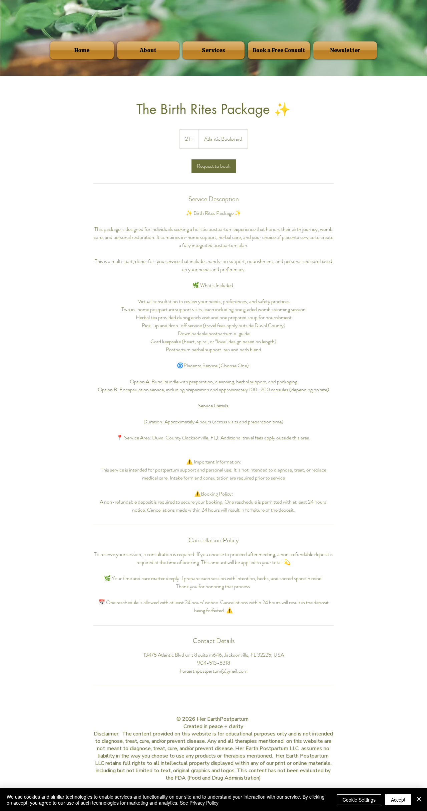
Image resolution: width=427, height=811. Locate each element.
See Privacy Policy (199, 802)
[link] (213, 166)
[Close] (419, 800)
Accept (398, 799)
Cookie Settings (359, 799)
